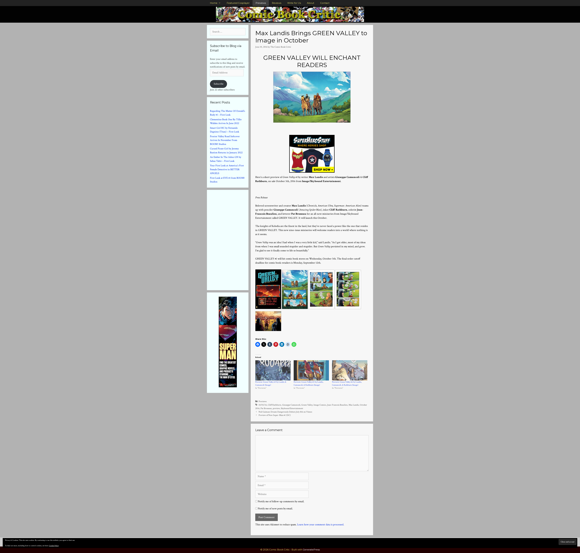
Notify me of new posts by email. (275, 508)
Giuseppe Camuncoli (291, 404)
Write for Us (294, 3)
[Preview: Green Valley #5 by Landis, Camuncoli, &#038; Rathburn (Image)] (311, 370)
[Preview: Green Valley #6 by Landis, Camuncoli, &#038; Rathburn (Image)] (349, 370)
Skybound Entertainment (292, 408)
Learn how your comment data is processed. (320, 524)
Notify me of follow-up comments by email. (281, 501)
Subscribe (218, 83)
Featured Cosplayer (238, 3)
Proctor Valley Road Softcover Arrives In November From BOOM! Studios (225, 140)
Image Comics (320, 404)
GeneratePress (311, 549)
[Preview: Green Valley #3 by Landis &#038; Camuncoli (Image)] (273, 370)
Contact (324, 3)
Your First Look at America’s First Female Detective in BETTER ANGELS (227, 169)
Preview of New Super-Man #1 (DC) (275, 415)
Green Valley (307, 404)
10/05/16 (263, 404)
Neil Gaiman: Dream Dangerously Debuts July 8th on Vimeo (285, 411)
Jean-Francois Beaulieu (337, 404)
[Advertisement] (232, 239)
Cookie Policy (54, 546)
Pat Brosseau (266, 408)
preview (276, 408)
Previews (261, 3)
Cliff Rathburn (274, 404)
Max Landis (354, 404)
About (310, 3)
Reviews (276, 3)
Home (213, 3)
